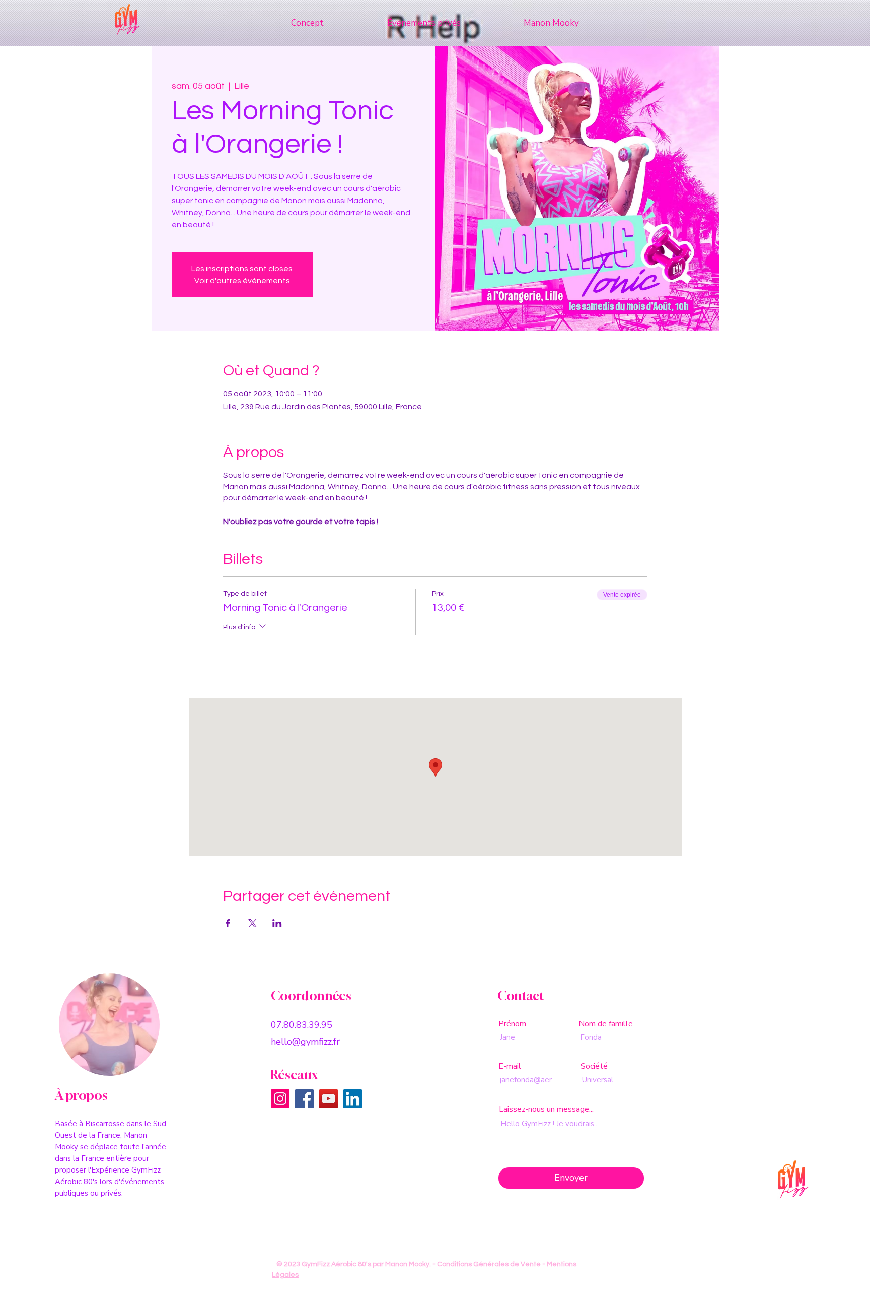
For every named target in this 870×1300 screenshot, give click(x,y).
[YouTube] (328, 1098)
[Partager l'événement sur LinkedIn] (277, 923)
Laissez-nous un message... (546, 1109)
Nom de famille (605, 1024)
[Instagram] (280, 1098)
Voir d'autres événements (242, 281)
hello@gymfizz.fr (305, 1041)
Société (594, 1066)
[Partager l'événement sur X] (252, 923)
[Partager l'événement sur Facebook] (228, 923)
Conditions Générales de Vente (489, 1264)
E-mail (509, 1066)
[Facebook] (304, 1098)
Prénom (512, 1024)
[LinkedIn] (352, 1098)
